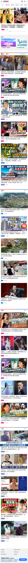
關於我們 (2, 551)
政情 (2, 280)
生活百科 (4, 29)
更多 (25, 190)
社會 (2, 213)
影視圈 (2, 75)
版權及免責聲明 (17, 549)
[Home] (6, 1)
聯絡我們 (2, 549)
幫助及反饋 (16, 551)
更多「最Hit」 (23, 54)
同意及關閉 (22, 559)
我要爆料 (15, 554)
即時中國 (2, 451)
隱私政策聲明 (3, 554)
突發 (2, 258)
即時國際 (2, 184)
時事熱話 (2, 162)
